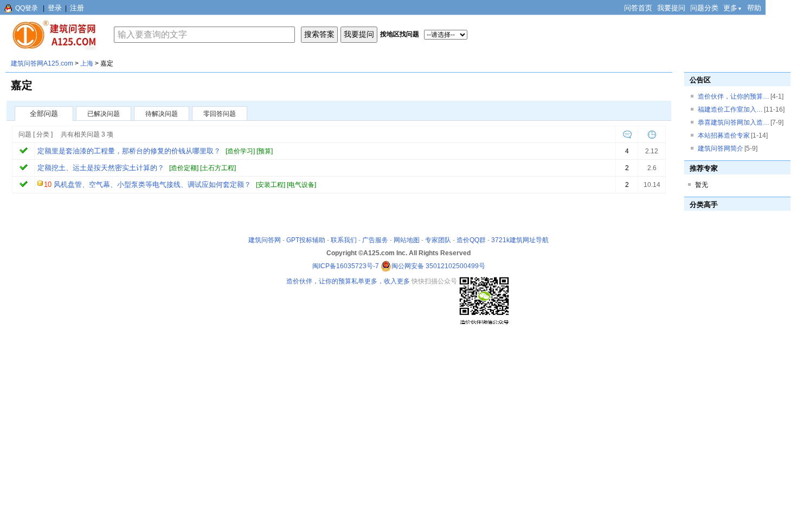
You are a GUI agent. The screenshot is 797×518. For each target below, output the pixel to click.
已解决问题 (103, 114)
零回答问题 (219, 114)
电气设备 (301, 185)
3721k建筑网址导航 (520, 240)
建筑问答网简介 (720, 148)
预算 (264, 151)
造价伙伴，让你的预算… (733, 96)
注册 (77, 8)
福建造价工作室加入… (730, 109)
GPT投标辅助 (305, 240)
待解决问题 (161, 114)
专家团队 (438, 240)
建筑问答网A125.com (42, 63)
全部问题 (44, 113)
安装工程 (271, 185)
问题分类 (704, 8)
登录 (55, 8)
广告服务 (375, 240)
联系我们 (344, 240)
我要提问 (671, 8)
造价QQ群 (471, 240)
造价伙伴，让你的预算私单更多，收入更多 (348, 281)
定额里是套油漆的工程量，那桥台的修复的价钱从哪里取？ (129, 151)
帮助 (754, 8)
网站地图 (407, 240)
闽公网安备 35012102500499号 (438, 266)
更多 (732, 8)
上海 (86, 63)
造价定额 (184, 168)
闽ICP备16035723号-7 (345, 266)
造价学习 (240, 151)
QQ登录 (26, 8)
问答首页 (638, 8)
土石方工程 (218, 168)
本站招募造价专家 (724, 135)
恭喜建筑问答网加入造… (733, 122)
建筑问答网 (264, 240)
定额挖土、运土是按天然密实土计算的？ (100, 168)
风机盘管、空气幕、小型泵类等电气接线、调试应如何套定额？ (152, 184)
